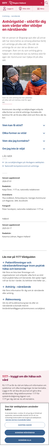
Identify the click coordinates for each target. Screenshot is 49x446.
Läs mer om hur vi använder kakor (18, 420)
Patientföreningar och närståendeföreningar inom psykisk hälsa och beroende (24, 265)
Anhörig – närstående (11, 16)
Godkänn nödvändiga (25, 432)
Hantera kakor (25, 425)
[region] (24, 424)
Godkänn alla (24, 440)
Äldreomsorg (13, 299)
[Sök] (46, 3)
